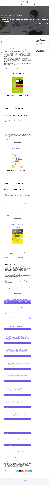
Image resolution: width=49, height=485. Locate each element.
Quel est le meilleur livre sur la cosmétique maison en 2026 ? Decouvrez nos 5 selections (41, 40)
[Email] (45, 23)
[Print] (47, 23)
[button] (43, 2)
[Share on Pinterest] (41, 23)
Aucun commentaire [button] (28, 474)
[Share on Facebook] (39, 23)
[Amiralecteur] (24, 2)
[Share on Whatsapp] (42, 23)
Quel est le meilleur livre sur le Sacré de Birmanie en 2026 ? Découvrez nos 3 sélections (41, 43)
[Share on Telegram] (44, 23)
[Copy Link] (46, 23)
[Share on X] (40, 23)
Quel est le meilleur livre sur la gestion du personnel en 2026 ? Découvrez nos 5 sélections (41, 51)
